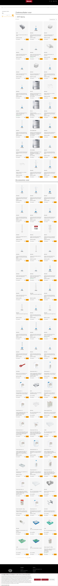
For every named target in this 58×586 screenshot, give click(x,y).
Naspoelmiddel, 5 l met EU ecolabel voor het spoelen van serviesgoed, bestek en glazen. (49, 394)
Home (2, 7)
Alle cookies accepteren (37, 579)
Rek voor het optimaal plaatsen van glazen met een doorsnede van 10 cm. (36, 492)
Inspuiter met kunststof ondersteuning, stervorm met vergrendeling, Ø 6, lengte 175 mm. (49, 75)
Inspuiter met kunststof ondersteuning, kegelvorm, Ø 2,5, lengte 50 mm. (21, 55)
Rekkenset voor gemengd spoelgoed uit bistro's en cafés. (49, 492)
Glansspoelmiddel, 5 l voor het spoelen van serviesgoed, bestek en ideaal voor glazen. (22, 393)
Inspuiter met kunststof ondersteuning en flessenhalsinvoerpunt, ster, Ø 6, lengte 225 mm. (21, 355)
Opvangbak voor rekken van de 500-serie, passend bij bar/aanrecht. (35, 393)
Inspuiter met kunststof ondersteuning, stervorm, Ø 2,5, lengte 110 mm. (35, 55)
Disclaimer (34, 570)
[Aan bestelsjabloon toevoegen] (25, 39)
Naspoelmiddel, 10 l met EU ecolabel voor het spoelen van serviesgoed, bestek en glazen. (35, 452)
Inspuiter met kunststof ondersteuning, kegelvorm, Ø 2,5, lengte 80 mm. (35, 237)
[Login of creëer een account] (52, 1)
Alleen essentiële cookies (45, 579)
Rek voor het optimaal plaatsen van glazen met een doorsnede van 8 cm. (49, 432)
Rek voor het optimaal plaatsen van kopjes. (36, 529)
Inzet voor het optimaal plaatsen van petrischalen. (49, 55)
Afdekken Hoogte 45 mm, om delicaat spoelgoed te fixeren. (21, 173)
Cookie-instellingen (52, 579)
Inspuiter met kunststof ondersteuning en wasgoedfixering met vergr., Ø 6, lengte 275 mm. (35, 173)
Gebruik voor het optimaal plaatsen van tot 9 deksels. (22, 531)
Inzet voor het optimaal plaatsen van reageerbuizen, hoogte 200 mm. (35, 74)
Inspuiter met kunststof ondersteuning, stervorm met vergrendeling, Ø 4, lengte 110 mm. (49, 153)
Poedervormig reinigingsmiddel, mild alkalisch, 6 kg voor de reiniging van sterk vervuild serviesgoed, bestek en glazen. (35, 433)
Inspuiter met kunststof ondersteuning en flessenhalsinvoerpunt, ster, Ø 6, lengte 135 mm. (35, 36)
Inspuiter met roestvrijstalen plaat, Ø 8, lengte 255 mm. (35, 256)
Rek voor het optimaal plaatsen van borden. (50, 530)
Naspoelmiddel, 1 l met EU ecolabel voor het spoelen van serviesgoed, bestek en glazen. (35, 473)
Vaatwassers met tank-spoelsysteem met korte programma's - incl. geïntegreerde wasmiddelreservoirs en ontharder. (35, 133)
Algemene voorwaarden (24, 570)
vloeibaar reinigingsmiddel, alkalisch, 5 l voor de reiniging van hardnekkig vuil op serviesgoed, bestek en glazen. (22, 413)
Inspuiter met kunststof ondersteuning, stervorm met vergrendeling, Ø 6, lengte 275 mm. (21, 133)
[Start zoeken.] (50, 1)
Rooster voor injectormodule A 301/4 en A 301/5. (22, 35)
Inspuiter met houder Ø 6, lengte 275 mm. (36, 294)
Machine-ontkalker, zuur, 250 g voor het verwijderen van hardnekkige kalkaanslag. (21, 511)
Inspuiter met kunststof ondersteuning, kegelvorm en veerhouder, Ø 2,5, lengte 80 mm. (21, 257)
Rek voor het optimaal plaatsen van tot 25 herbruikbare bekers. (35, 413)
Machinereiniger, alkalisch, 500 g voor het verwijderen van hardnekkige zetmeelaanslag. (49, 550)
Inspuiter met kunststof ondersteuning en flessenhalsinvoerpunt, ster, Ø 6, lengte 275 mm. (49, 173)
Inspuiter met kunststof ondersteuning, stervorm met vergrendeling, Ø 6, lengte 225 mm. (49, 296)
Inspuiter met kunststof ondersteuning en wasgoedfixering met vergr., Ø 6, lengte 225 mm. (49, 114)
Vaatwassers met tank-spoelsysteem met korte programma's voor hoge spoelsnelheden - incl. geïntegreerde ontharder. (35, 153)
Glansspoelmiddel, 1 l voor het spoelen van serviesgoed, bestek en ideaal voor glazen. (50, 374)
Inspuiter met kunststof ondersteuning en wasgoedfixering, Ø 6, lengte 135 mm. (49, 133)
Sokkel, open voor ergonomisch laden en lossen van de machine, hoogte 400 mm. (49, 511)
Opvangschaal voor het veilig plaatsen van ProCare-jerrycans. (21, 472)
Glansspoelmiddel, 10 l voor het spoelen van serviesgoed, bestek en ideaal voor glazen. (35, 512)
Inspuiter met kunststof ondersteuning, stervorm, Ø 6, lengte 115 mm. (21, 113)
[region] (29, 579)
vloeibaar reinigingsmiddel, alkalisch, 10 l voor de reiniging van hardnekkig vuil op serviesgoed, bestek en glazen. (50, 452)
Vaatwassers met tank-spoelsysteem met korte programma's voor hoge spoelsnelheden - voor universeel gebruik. (35, 94)
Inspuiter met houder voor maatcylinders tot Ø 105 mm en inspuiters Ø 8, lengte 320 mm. (49, 237)
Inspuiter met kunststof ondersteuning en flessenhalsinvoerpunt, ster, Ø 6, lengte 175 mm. (21, 153)
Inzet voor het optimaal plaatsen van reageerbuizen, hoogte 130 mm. (49, 35)
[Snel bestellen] (54, 1)
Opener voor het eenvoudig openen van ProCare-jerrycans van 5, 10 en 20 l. (21, 374)
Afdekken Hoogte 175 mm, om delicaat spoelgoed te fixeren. (49, 94)
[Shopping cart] (56, 1)
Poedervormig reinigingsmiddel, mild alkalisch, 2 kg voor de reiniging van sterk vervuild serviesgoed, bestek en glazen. (49, 473)
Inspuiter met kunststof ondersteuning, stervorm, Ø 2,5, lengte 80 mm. (21, 276)
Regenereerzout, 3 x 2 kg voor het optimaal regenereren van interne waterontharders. (50, 413)
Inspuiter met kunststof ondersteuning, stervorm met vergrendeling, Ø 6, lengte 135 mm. (21, 94)
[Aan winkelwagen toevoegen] (27, 39)
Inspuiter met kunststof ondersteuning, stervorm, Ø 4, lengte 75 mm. (21, 74)
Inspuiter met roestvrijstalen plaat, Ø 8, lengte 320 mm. (21, 237)
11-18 (29, 557)
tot (7, 15)
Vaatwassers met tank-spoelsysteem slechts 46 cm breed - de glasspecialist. (35, 114)
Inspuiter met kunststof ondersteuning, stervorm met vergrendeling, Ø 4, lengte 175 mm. (49, 355)
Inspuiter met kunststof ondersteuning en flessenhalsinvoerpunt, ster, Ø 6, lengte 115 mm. (35, 218)
